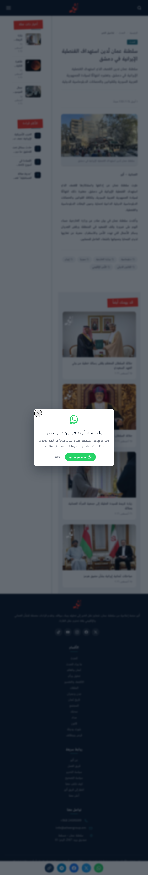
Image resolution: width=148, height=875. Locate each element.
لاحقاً (57, 457)
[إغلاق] (38, 413)
